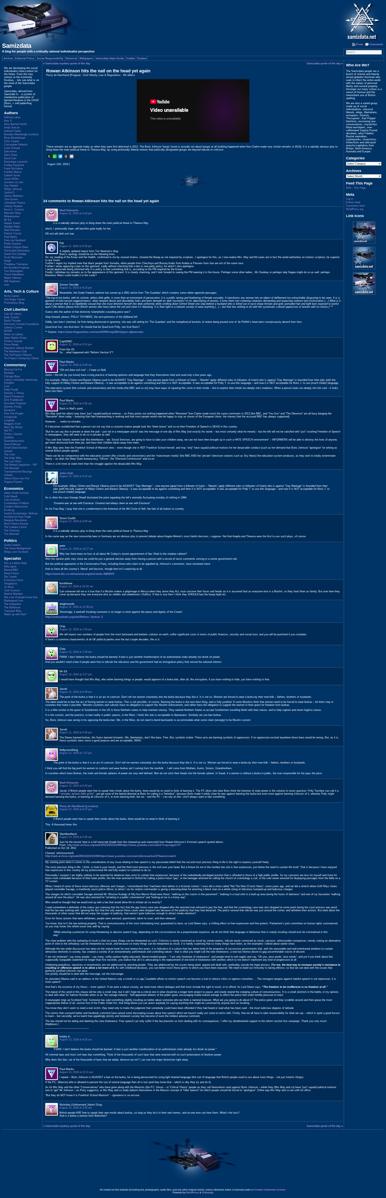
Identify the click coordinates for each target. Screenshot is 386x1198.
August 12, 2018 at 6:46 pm (76, 732)
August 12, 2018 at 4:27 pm (76, 674)
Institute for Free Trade (17, 516)
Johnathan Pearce (14, 202)
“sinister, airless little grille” (77, 793)
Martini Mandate (13, 593)
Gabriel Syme (12, 175)
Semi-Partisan (12, 444)
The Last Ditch (12, 461)
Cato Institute (12, 499)
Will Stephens (12, 281)
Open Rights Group (15, 337)
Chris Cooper (11, 141)
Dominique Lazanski (16, 161)
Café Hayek (11, 496)
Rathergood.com (13, 600)
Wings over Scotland (16, 551)
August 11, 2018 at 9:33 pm (76, 344)
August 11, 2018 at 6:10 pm (76, 213)
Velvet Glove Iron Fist (16, 478)
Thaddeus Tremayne (16, 264)
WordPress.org (354, 209)
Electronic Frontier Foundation (21, 324)
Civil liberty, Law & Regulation (101, 75)
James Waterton (13, 195)
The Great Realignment (17, 548)
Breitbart (9, 372)
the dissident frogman (16, 267)
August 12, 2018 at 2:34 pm (76, 629)
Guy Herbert (11, 185)
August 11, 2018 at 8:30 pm (76, 246)
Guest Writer (11, 178)
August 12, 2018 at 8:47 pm (76, 809)
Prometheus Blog (14, 302)
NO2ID (8, 330)
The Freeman (12, 530)
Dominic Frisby (13, 406)
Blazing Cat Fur (13, 369)
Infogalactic (10, 583)
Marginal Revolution (15, 520)
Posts (359, 44)
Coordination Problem (16, 503)
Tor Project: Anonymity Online (21, 358)
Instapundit (10, 416)
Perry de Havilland (14, 240)
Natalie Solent (12, 223)
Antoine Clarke (12, 130)
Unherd (8, 475)
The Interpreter (12, 604)
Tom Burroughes (13, 271)
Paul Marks (10, 236)
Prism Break (11, 344)
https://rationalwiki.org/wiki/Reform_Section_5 (74, 616)
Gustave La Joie (13, 182)
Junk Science (12, 590)
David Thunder (12, 320)
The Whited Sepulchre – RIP (20, 464)
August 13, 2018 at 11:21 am (76, 1072)
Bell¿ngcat (10, 566)
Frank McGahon (13, 168)
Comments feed (355, 205)
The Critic (9, 454)
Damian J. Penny (14, 393)
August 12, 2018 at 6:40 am (76, 364)
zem (6, 284)
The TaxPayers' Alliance (18, 354)
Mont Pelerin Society (16, 523)
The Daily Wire (12, 457)
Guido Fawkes (12, 544)
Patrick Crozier (12, 233)
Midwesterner (12, 216)
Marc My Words (13, 427)
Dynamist (9, 410)
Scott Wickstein (13, 257)
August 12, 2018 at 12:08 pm (76, 606)
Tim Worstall (11, 468)
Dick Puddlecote (13, 399)
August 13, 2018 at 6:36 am (76, 836)
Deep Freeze (11, 573)
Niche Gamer (11, 295)
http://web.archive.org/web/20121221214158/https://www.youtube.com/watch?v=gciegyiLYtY (124, 844)
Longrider (9, 420)
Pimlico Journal (13, 341)
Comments (376, 44)
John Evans (11, 199)
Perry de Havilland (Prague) (63, 75)
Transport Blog (12, 610)
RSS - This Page (356, 187)
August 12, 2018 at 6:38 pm (76, 691)
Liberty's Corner (13, 327)
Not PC (8, 430)
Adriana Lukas (12, 117)
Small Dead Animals (16, 447)
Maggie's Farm (12, 423)
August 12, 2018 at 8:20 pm (76, 785)
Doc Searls (10, 576)
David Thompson (14, 396)
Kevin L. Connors (14, 209)
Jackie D (9, 192)
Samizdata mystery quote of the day (67, 63)
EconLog (9, 509)
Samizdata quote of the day (324, 63)
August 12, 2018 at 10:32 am (76, 586)
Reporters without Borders (19, 347)
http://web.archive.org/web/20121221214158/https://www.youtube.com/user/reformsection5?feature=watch (110, 856)
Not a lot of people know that (20, 597)
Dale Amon (10, 151)
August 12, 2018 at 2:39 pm (76, 651)
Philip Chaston (12, 243)
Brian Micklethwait (14, 137)
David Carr (10, 158)
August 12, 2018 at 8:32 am (76, 476)
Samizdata (16, 45)
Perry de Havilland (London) (79, 806)
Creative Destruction (16, 506)
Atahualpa (208, 1192)
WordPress (192, 1192)
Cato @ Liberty (13, 313)
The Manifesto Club (15, 351)
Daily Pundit (11, 389)
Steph (7, 260)
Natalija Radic (12, 226)
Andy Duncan (12, 127)
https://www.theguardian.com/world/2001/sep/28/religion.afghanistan (100, 331)
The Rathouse (12, 607)
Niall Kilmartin (12, 230)
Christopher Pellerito (16, 144)
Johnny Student (13, 206)
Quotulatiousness (14, 440)
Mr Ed (7, 219)
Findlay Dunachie (14, 165)
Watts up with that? (15, 614)
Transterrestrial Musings (18, 471)
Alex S (8, 120)
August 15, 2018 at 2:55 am (76, 1107)
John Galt (66, 473)
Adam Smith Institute (16, 492)
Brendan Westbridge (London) (21, 134)
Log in (349, 198)
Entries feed (353, 202)
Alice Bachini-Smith (15, 124)
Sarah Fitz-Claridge (15, 253)
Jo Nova (9, 586)
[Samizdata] (193, 20)
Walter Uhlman (12, 277)
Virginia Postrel (13, 481)
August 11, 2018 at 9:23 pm (76, 287)
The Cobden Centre (15, 527)
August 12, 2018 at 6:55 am (76, 403)
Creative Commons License (269, 1189)
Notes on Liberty (13, 334)
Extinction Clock (13, 580)
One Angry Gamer (14, 299)
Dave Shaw (10, 154)
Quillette (9, 437)
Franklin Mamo (12, 171)
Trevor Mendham (14, 274)
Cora (6, 386)
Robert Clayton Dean (16, 247)
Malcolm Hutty (12, 212)
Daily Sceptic (12, 317)
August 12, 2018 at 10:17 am (76, 548)
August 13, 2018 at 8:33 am (76, 1039)
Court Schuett (12, 148)
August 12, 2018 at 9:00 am (76, 521)
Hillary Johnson (13, 189)
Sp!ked (8, 451)
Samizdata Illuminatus (17, 250)
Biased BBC (11, 569)
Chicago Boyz (12, 376)
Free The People (13, 413)
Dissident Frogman (15, 403)
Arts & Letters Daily (15, 563)
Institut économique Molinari (21, 513)
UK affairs (129, 75)
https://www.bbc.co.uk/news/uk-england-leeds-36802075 (79, 573)
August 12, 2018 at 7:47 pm (76, 752)
